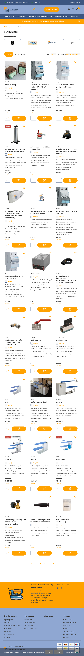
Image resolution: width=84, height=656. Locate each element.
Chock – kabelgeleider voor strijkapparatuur (40, 521)
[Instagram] (61, 588)
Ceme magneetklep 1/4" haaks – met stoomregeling (15, 522)
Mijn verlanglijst (29, 625)
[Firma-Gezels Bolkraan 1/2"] (41, 325)
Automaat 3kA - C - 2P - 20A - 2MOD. (15, 277)
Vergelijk (10, 88)
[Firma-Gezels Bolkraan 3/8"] (67, 325)
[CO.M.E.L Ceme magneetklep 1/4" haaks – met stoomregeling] (15, 505)
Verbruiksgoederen (61, 16)
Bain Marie (35, 274)
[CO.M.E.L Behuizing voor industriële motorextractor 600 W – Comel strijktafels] (67, 261)
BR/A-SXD (60, 460)
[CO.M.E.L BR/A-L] (67, 387)
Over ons (7, 622)
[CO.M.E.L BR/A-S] (41, 445)
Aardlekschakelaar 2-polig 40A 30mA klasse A (66, 87)
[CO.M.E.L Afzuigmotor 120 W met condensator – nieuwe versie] (67, 134)
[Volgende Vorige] (53, 563)
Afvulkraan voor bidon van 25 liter (40, 148)
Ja (49, 652)
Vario (6, 146)
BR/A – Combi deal (38, 402)
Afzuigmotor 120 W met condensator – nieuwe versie (66, 151)
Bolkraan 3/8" (62, 340)
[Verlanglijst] (73, 9)
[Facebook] (58, 588)
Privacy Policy (8, 628)
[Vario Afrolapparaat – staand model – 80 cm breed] (15, 134)
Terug (8, 27)
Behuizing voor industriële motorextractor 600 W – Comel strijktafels (66, 279)
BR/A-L (59, 402)
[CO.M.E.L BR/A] (15, 387)
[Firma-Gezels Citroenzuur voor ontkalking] (67, 505)
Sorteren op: (62, 54)
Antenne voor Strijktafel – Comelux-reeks (41, 212)
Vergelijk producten (30, 628)
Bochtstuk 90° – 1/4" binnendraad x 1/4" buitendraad (13, 342)
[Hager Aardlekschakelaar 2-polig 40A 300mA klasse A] (41, 70)
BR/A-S (33, 460)
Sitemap (7, 637)
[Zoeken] (34, 9)
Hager (32, 82)
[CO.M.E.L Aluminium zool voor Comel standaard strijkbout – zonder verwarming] (15, 196)
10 (49, 563)
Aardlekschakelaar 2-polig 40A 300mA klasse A (40, 87)
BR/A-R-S (9, 460)
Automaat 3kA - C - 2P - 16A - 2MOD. (66, 212)
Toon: (49, 54)
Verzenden (7, 631)
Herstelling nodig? (51, 9)
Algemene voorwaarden (12, 625)
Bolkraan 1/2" (36, 340)
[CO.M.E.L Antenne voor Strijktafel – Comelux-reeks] (41, 196)
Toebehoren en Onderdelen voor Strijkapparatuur (35, 16)
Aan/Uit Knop (11, 85)
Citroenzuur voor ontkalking (63, 521)
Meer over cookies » (71, 652)
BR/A (7, 402)
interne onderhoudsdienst (37, 592)
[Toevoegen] (19, 118)
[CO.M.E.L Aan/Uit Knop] (15, 70)
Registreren (28, 620)
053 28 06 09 (70, 631)
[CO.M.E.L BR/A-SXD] (67, 445)
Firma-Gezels (34, 337)
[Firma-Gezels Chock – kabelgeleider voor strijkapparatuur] (41, 505)
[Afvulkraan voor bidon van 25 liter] (41, 134)
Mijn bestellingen (29, 622)
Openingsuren (9, 620)
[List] (45, 54)
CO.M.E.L (7, 82)
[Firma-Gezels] (11, 9)
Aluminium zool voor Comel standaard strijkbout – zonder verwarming (14, 214)
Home (12, 27)
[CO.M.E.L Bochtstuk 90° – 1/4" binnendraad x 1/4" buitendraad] (15, 325)
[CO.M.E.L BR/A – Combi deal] (41, 387)
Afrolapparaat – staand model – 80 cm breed (15, 150)
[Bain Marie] (41, 261)
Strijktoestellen (9, 16)
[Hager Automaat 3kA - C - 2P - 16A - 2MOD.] (67, 196)
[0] (76, 9)
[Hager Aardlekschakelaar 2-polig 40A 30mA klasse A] (67, 70)
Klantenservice (75, 2)
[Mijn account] (69, 9)
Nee (59, 652)
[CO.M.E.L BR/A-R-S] (15, 445)
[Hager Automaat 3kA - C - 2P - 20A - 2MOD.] (15, 261)
